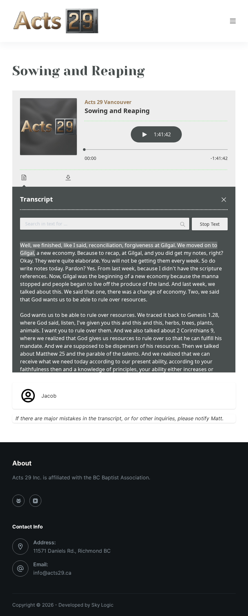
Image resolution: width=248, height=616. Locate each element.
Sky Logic (102, 605)
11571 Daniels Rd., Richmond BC (72, 551)
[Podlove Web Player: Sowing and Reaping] (123, 231)
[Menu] (233, 21)
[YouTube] (35, 501)
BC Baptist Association (121, 477)
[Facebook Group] (18, 501)
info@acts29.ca (52, 572)
